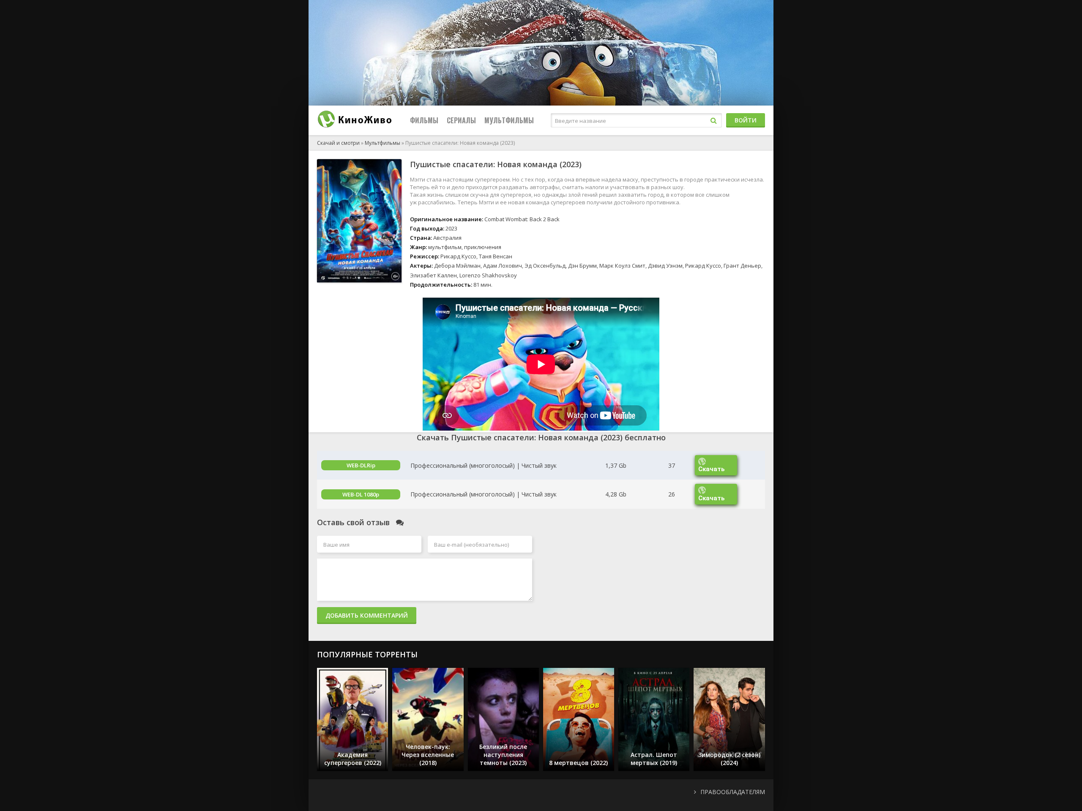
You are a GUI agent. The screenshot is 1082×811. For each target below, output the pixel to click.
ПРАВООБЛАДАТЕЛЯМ (732, 792)
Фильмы (424, 120)
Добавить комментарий (366, 615)
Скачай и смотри (338, 142)
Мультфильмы (509, 120)
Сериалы (461, 120)
